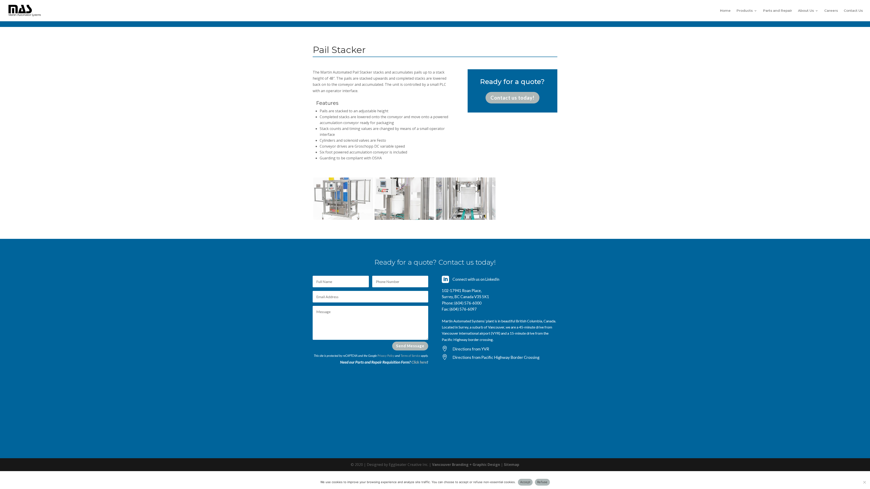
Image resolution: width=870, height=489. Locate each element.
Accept (525, 482)
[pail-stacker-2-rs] (404, 218)
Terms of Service (410, 355)
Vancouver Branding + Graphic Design (466, 464)
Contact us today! (512, 98)
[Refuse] (864, 482)
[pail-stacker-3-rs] (465, 218)
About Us (806, 11)
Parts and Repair (777, 11)
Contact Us (853, 11)
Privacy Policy (385, 355)
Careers (831, 11)
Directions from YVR (470, 348)
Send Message (410, 345)
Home (725, 11)
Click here (419, 362)
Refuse (542, 482)
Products (745, 11)
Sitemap (511, 464)
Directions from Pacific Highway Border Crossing (495, 357)
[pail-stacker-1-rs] (343, 218)
